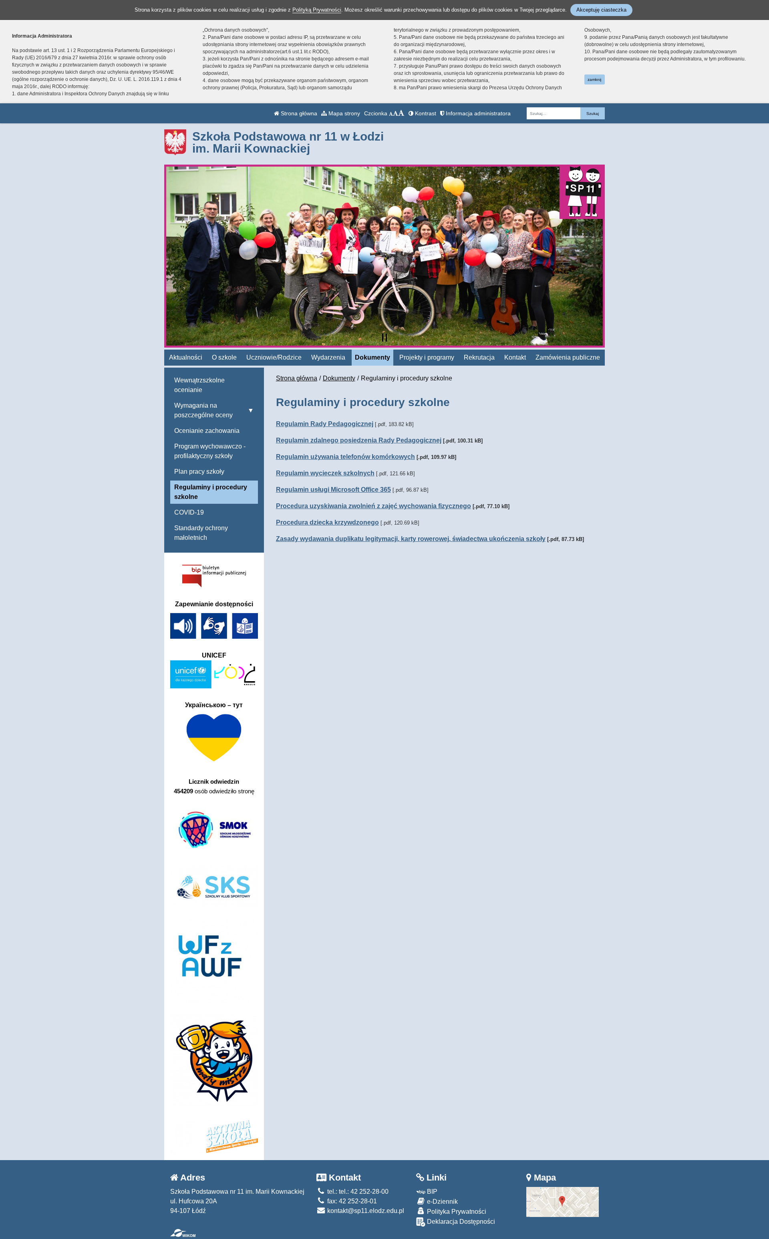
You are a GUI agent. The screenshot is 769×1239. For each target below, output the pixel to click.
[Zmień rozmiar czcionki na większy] (395, 113)
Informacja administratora (477, 113)
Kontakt (515, 357)
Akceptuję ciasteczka (601, 10)
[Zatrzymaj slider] (384, 338)
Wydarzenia (328, 357)
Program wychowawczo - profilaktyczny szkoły (210, 451)
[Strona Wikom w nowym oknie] (182, 1233)
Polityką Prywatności (316, 10)
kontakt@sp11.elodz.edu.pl (365, 1210)
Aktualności (185, 357)
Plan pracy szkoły (199, 471)
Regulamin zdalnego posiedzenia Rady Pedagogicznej (358, 440)
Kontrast (424, 113)
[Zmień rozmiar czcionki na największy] (401, 113)
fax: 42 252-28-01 (351, 1201)
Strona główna (298, 113)
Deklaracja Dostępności (460, 1221)
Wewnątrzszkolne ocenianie (199, 385)
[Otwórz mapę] (562, 1201)
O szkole (224, 357)
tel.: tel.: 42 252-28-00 (357, 1191)
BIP (431, 1191)
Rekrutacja (479, 357)
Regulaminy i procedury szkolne (210, 492)
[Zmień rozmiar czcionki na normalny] (391, 113)
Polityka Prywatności (455, 1211)
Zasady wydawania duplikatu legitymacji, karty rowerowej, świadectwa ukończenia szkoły (411, 538)
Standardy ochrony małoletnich (201, 533)
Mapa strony (343, 113)
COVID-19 (189, 512)
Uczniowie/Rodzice (274, 357)
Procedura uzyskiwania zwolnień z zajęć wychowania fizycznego (373, 506)
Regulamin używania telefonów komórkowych (345, 456)
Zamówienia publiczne (567, 357)
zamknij (594, 79)
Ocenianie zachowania (207, 430)
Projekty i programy (426, 357)
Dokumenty (372, 357)
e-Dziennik (441, 1201)
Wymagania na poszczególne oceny (203, 410)
